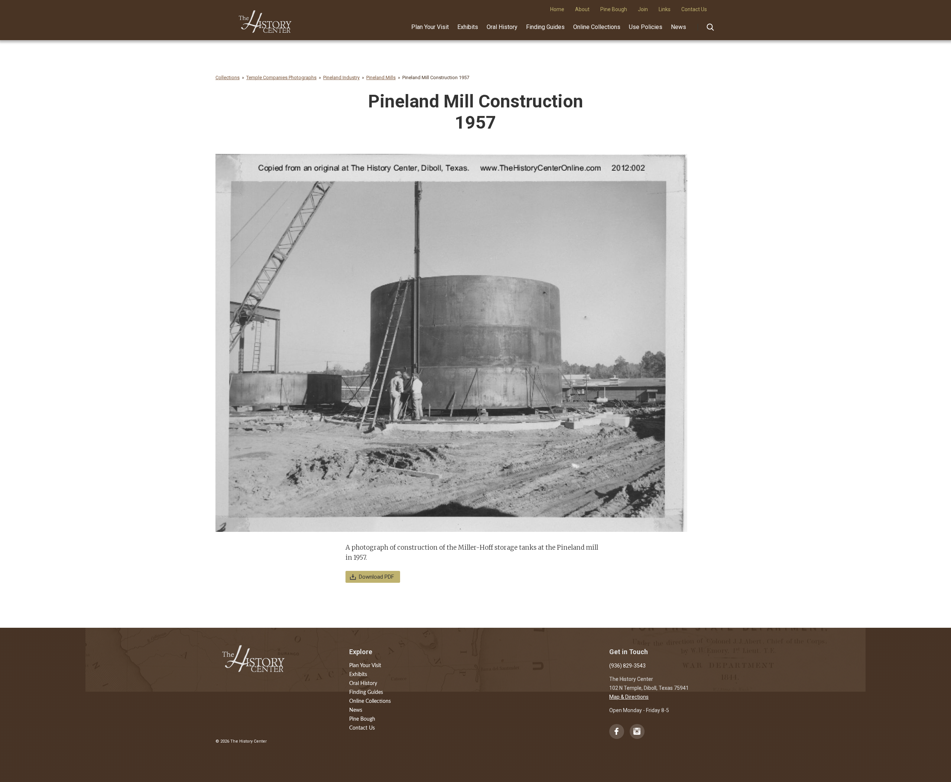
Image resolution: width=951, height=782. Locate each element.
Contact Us (362, 728)
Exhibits (467, 26)
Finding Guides (545, 26)
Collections (227, 77)
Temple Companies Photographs (281, 77)
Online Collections (596, 26)
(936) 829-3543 (627, 666)
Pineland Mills (381, 77)
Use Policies (645, 26)
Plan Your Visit (430, 26)
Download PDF (376, 576)
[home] (265, 19)
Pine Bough (362, 719)
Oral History (502, 26)
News (678, 26)
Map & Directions (629, 697)
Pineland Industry (341, 77)
